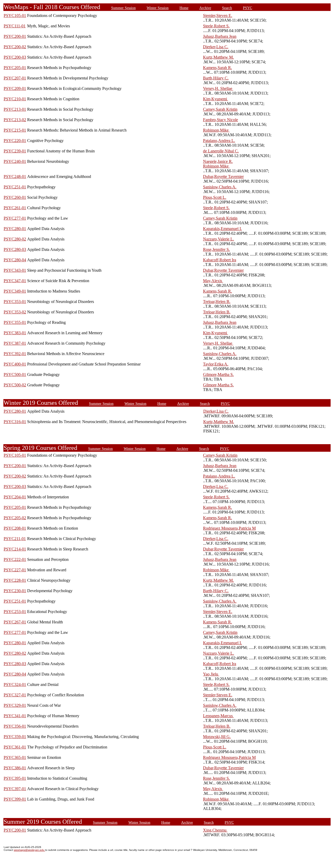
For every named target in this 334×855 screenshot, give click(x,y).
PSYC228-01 (15, 580)
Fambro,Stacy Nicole (220, 119)
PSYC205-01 (15, 67)
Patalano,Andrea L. (219, 140)
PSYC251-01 (15, 187)
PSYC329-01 (15, 705)
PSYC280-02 (15, 239)
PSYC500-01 (15, 374)
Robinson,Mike (216, 130)
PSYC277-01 (15, 218)
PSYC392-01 (15, 353)
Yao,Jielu (211, 674)
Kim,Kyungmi (215, 99)
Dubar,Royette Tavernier (223, 176)
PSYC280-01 (15, 228)
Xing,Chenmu (215, 830)
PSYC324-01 (15, 684)
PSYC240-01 (15, 161)
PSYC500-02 (15, 385)
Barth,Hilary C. (216, 78)
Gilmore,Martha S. (218, 374)
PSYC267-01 (15, 622)
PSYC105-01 (15, 15)
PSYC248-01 (15, 176)
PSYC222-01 (15, 559)
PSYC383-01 (15, 333)
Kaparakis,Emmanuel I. (222, 228)
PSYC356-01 (15, 726)
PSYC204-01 (15, 497)
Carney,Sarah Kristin (220, 109)
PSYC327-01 (15, 695)
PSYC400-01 (15, 364)
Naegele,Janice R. (218, 161)
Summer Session (123, 8)
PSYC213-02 (15, 119)
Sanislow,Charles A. (219, 187)
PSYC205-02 (15, 518)
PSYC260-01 (15, 197)
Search (227, 8)
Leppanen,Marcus (218, 716)
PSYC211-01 (15, 538)
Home (184, 8)
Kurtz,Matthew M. (218, 57)
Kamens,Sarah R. (217, 67)
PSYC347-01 (15, 280)
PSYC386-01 (15, 768)
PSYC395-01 (15, 778)
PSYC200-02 (15, 47)
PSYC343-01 (15, 270)
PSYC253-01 (15, 611)
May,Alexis (213, 280)
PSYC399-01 (15, 799)
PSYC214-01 (15, 549)
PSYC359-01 (15, 736)
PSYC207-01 (15, 78)
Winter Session (158, 8)
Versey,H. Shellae (218, 88)
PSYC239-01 (15, 151)
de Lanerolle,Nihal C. (221, 151)
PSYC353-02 (15, 312)
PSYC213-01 (15, 109)
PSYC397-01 (15, 788)
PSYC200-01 (15, 36)
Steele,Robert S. (216, 26)
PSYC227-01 (15, 570)
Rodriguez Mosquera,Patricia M (229, 528)
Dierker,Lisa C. (215, 47)
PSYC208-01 (15, 528)
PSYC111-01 (15, 26)
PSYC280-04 (15, 260)
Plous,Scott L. (214, 197)
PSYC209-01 (15, 88)
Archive (205, 8)
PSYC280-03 (15, 249)
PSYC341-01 (15, 716)
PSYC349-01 (15, 291)
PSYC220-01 (15, 140)
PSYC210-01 (15, 99)
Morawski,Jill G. (217, 736)
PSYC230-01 (15, 590)
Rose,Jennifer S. (216, 249)
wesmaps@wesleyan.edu (29, 849)
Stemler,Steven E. (217, 15)
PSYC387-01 (15, 343)
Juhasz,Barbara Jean (219, 36)
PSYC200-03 (15, 57)
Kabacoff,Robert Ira (219, 260)
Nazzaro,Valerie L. (218, 239)
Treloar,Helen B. (216, 301)
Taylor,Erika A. (215, 364)
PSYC (247, 8)
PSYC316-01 (15, 421)
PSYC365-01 (15, 757)
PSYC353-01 (15, 301)
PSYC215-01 (15, 130)
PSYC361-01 (15, 747)
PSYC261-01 (15, 208)
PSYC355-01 (15, 322)
